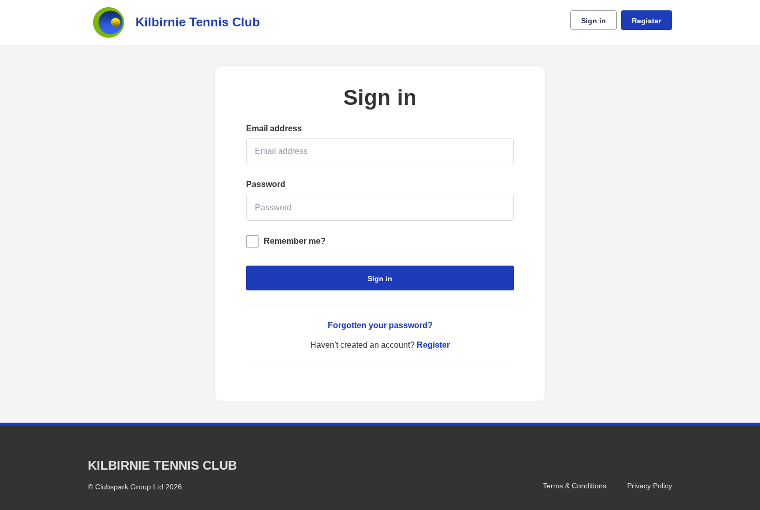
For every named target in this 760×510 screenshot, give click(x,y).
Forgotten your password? (380, 325)
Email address (274, 128)
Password (265, 184)
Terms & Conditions (574, 486)
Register (646, 21)
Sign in (593, 21)
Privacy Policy (649, 486)
